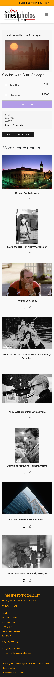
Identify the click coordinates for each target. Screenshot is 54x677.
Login (23, 3)
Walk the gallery (10, 618)
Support (34, 3)
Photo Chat (7, 627)
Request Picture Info (14, 125)
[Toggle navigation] (46, 14)
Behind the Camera (11, 631)
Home (4, 613)
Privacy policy (9, 668)
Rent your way (9, 622)
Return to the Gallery (18, 134)
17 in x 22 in (14, 95)
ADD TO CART (27, 104)
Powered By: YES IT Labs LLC (15, 672)
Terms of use (43, 663)
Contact (45, 3)
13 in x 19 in (14, 85)
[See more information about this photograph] (30, 200)
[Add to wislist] (24, 200)
